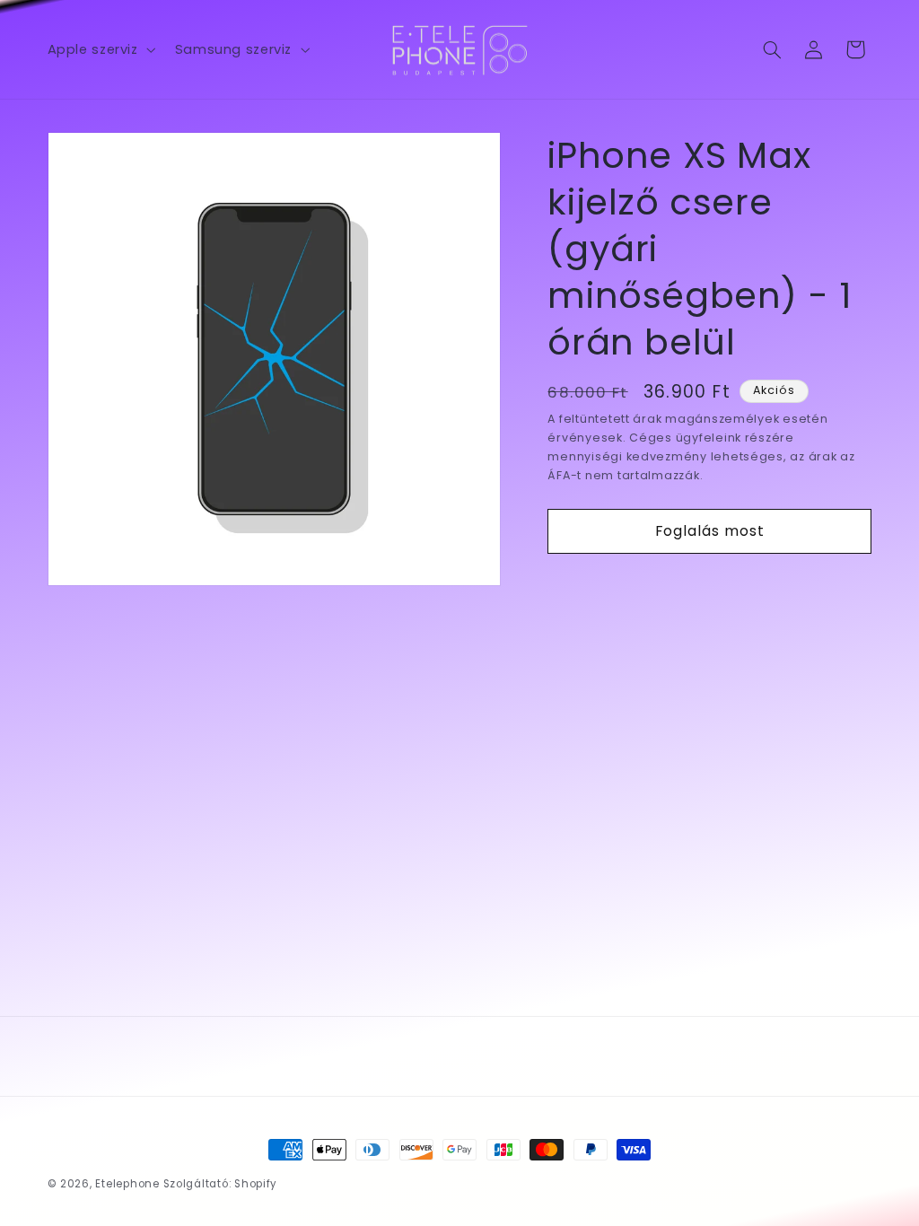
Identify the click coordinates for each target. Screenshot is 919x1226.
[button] (99, 49)
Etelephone (127, 1184)
